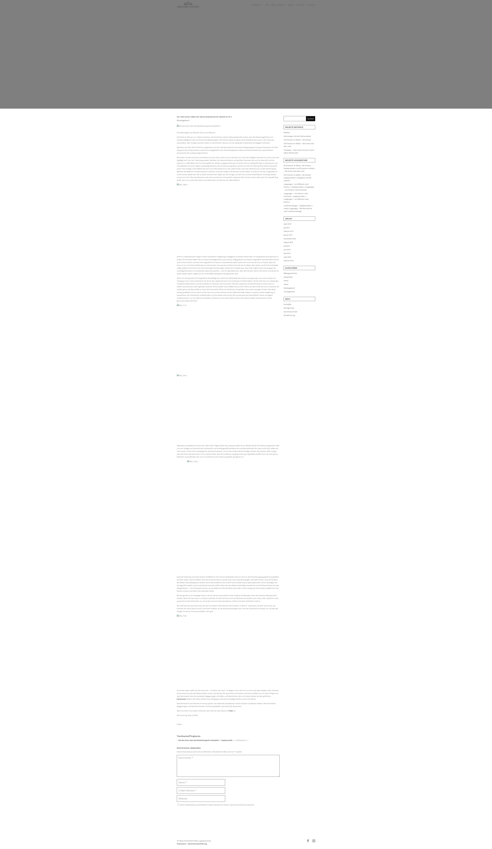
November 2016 (290, 239)
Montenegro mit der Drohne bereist (297, 136)
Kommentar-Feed (290, 312)
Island (286, 280)
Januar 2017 (288, 235)
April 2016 (287, 257)
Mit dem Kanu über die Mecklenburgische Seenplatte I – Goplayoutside (205, 740)
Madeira (287, 132)
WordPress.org (289, 315)
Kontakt (300, 5)
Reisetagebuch (246, 56)
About (291, 5)
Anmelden (287, 304)
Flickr (231, 711)
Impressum (181, 844)
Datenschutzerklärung (197, 844)
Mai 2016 (287, 253)
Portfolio (255, 5)
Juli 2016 (287, 246)
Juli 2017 (287, 228)
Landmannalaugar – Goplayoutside (297, 205)
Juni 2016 (287, 249)
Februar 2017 (289, 231)
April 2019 (287, 224)
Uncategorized (289, 291)
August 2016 (288, 242)
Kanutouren (181, 699)
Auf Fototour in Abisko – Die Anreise (297, 140)
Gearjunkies (288, 277)
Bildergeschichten (290, 273)
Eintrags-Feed (289, 308)
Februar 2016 (289, 260)
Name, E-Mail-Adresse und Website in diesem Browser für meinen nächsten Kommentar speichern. (217, 805)
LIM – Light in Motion (275, 5)
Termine (311, 5)
